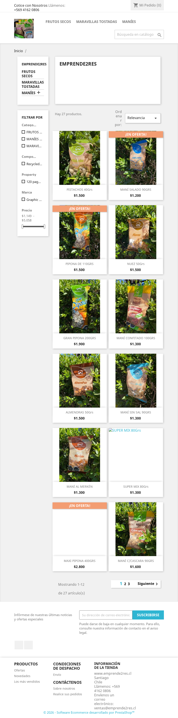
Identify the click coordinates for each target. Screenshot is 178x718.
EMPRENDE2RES (34, 64)
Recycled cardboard (34, 164)
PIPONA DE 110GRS (80, 264)
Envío (57, 675)
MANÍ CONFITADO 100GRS (136, 338)
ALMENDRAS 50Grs (79, 412)
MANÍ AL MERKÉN (80, 486)
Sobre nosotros (64, 688)
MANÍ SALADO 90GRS (135, 189)
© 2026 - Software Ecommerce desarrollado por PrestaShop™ (89, 712)
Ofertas (19, 670)
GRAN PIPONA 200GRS (79, 338)
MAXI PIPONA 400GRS (80, 561)
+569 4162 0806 (26, 9)
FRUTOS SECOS (58, 21)
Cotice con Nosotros (31, 5)
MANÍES (129, 21)
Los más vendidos (27, 681)
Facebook (19, 645)
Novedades (22, 676)
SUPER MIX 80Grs (135, 486)
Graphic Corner (34, 199)
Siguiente (148, 584)
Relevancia (142, 118)
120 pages (34, 181)
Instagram (28, 645)
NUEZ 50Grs (136, 264)
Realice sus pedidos (67, 694)
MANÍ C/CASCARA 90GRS (136, 561)
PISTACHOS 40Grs (79, 189)
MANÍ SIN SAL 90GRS (135, 412)
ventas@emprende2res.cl (115, 708)
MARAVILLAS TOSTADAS (96, 21)
